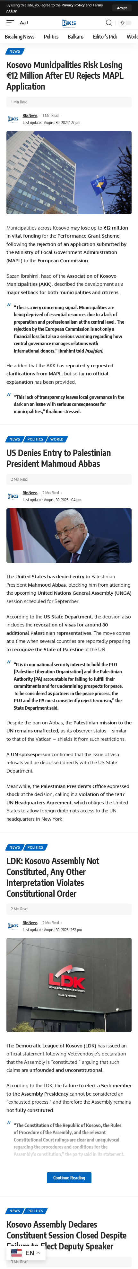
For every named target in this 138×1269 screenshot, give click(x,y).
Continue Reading (69, 1177)
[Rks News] (69, 23)
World (57, 439)
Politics (35, 439)
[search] (109, 23)
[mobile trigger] (11, 23)
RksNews (30, 115)
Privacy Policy (73, 5)
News (15, 51)
